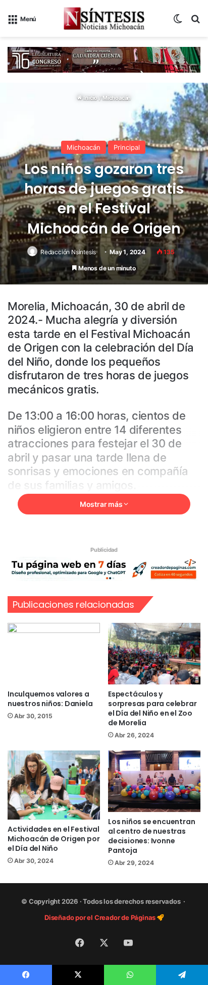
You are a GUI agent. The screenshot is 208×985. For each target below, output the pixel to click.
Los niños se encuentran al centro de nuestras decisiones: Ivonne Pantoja (151, 836)
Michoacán (116, 97)
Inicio (89, 97)
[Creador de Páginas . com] (104, 568)
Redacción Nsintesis (68, 252)
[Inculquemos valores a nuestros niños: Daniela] (54, 653)
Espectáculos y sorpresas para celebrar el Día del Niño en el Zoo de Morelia (152, 708)
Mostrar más (102, 504)
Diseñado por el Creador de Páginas (100, 917)
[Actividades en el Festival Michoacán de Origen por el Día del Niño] (54, 785)
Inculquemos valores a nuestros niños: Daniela (50, 699)
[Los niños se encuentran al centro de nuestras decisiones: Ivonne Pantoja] (154, 781)
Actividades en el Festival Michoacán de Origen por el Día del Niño (53, 838)
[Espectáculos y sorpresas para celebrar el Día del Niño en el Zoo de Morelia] (154, 653)
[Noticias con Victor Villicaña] (104, 18)
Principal (127, 147)
